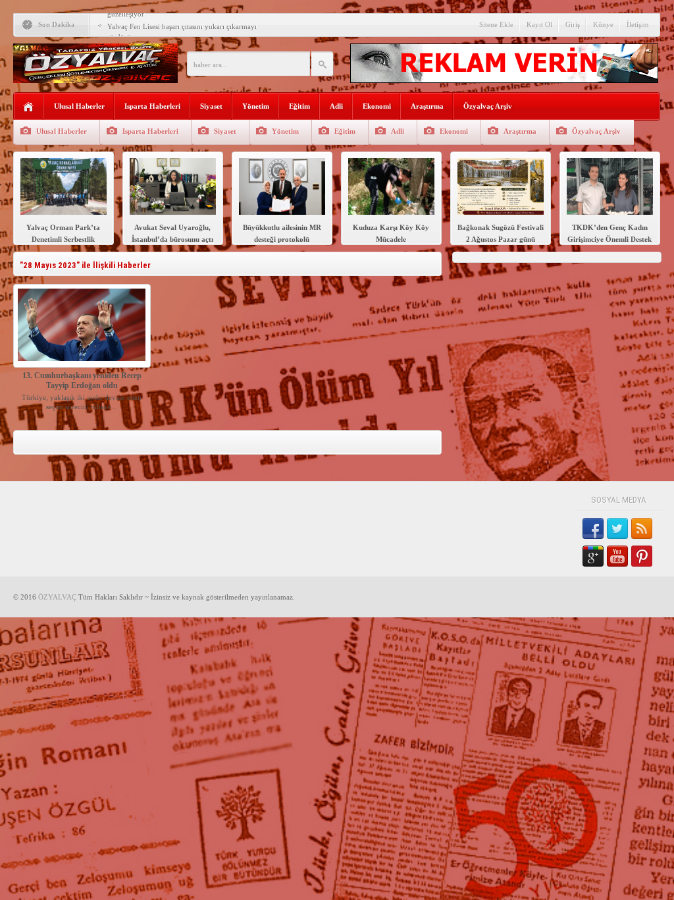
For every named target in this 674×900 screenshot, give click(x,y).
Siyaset (211, 106)
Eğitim (299, 106)
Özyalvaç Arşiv (487, 106)
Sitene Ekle (496, 24)
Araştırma (427, 106)
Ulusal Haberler (79, 106)
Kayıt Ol (539, 24)
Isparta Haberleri (152, 106)
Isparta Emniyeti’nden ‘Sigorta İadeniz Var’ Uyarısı (185, 26)
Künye (603, 24)
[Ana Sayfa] (28, 107)
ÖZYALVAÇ (57, 597)
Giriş (572, 24)
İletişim (638, 24)
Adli (336, 106)
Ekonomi (377, 106)
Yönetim (255, 106)
